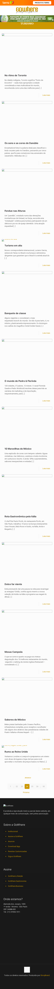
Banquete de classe (15, 313)
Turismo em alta (13, 245)
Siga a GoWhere (14, 856)
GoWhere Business (15, 886)
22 (17, 786)
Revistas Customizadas (17, 851)
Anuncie (11, 841)
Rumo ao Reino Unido (16, 751)
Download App (14, 846)
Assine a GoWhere (15, 836)
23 (22, 786)
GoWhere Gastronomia (17, 881)
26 (37, 786)
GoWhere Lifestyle (15, 876)
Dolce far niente (13, 584)
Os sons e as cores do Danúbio (21, 143)
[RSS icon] (33, 979)
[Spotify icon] (30, 979)
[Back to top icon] (27, 970)
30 (44, 786)
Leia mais (46, 95)
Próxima (26, 792)
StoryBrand (45, 975)
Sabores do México (15, 719)
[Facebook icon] (18, 979)
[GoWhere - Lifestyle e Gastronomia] (27, 9)
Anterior (28, 778)
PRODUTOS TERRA (42, 3)
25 (32, 786)
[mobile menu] (50, 9)
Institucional (13, 831)
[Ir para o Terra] (8, 2)
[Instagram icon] (27, 979)
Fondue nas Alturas (15, 210)
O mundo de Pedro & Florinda (20, 381)
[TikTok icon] (36, 979)
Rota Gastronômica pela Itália (20, 516)
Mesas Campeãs (14, 651)
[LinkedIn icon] (24, 979)
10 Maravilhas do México (18, 448)
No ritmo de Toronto (16, 75)
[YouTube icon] (21, 979)
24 (27, 786)
